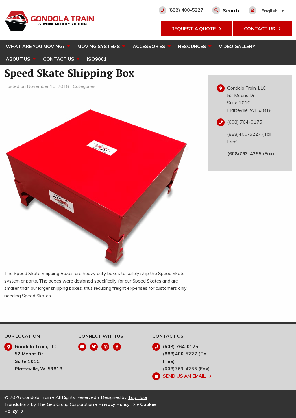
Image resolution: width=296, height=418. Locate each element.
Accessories (149, 46)
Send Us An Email (185, 376)
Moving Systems (98, 46)
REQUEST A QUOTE (194, 28)
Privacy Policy (115, 404)
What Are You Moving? (35, 46)
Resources (192, 46)
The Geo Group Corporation (65, 404)
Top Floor (137, 397)
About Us (18, 59)
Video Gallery (237, 46)
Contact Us (58, 59)
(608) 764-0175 (244, 122)
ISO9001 (97, 59)
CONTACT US (260, 28)
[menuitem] (36, 46)
